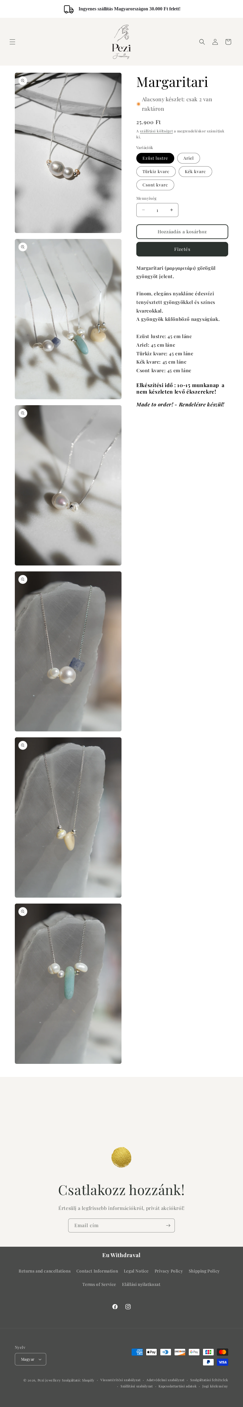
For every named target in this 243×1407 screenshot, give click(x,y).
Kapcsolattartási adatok (177, 1386)
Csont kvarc (155, 185)
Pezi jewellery (49, 1380)
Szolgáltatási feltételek (209, 1380)
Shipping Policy (204, 1271)
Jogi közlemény (215, 1386)
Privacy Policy (169, 1271)
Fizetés (182, 249)
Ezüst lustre (155, 158)
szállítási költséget (156, 131)
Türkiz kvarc (156, 171)
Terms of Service (99, 1284)
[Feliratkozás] (168, 1225)
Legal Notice (136, 1271)
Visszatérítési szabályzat (120, 1380)
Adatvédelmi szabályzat (165, 1380)
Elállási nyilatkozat (141, 1284)
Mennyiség (146, 198)
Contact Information (97, 1271)
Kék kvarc (195, 171)
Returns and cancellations (45, 1271)
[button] (12, 41)
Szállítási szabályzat (137, 1386)
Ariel (188, 158)
